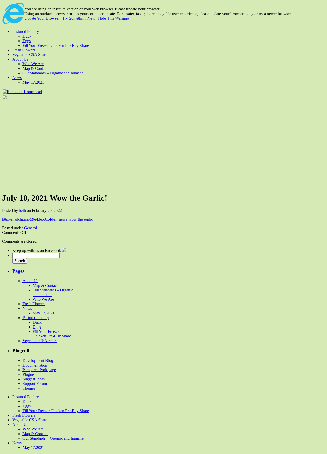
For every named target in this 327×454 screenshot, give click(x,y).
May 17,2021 (33, 82)
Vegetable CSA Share (29, 54)
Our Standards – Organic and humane (53, 73)
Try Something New (78, 18)
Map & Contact (35, 68)
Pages (18, 271)
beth (22, 210)
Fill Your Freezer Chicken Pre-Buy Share (55, 45)
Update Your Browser (42, 18)
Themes (28, 388)
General (30, 228)
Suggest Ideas (33, 379)
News (17, 77)
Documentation (34, 365)
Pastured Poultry (25, 31)
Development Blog (37, 360)
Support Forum (34, 383)
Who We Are (33, 64)
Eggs (26, 41)
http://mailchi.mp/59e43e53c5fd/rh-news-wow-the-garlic (47, 219)
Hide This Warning (113, 18)
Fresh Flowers (23, 50)
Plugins (28, 374)
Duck (26, 36)
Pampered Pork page (39, 370)
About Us (20, 59)
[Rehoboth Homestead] (64, 250)
